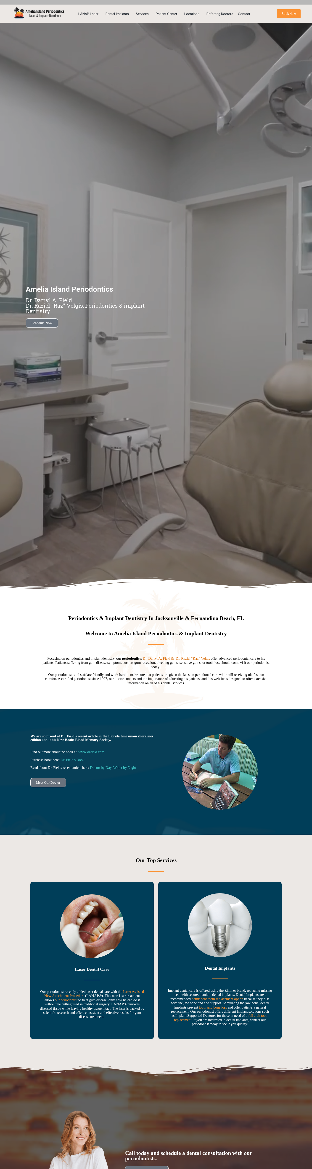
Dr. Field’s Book (73, 760)
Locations (191, 14)
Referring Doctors (219, 14)
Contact (244, 14)
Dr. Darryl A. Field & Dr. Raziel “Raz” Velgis (177, 658)
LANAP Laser (88, 14)
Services (142, 14)
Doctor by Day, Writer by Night (113, 768)
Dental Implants (117, 14)
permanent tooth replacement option (217, 999)
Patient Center (166, 14)
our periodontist (66, 1000)
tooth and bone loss (213, 1007)
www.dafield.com (91, 752)
